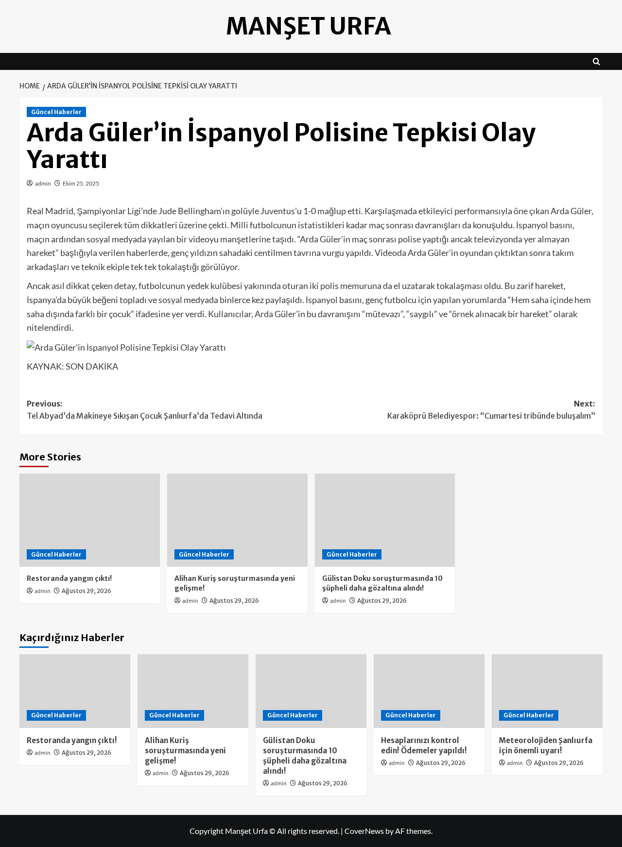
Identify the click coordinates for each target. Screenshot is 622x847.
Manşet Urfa (308, 26)
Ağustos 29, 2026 (86, 590)
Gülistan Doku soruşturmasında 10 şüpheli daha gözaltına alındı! (382, 583)
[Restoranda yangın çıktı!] (89, 520)
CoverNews (364, 830)
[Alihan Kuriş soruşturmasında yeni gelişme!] (237, 520)
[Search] (596, 61)
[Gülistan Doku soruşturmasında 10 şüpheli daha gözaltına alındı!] (385, 520)
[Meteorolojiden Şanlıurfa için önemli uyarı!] (547, 691)
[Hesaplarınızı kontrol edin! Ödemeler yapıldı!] (429, 691)
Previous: (144, 410)
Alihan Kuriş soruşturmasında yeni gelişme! (185, 750)
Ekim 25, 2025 (81, 183)
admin (43, 183)
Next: (491, 410)
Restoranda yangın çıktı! (69, 578)
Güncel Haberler (56, 112)
